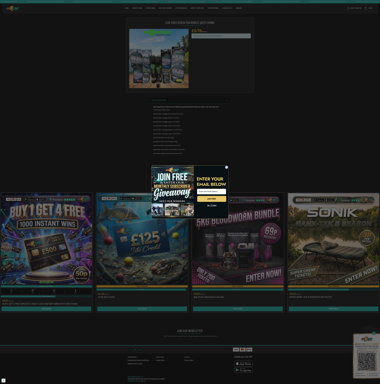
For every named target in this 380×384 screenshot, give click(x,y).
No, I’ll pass (211, 205)
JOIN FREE (212, 199)
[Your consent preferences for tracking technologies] (3, 380)
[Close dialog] (226, 167)
